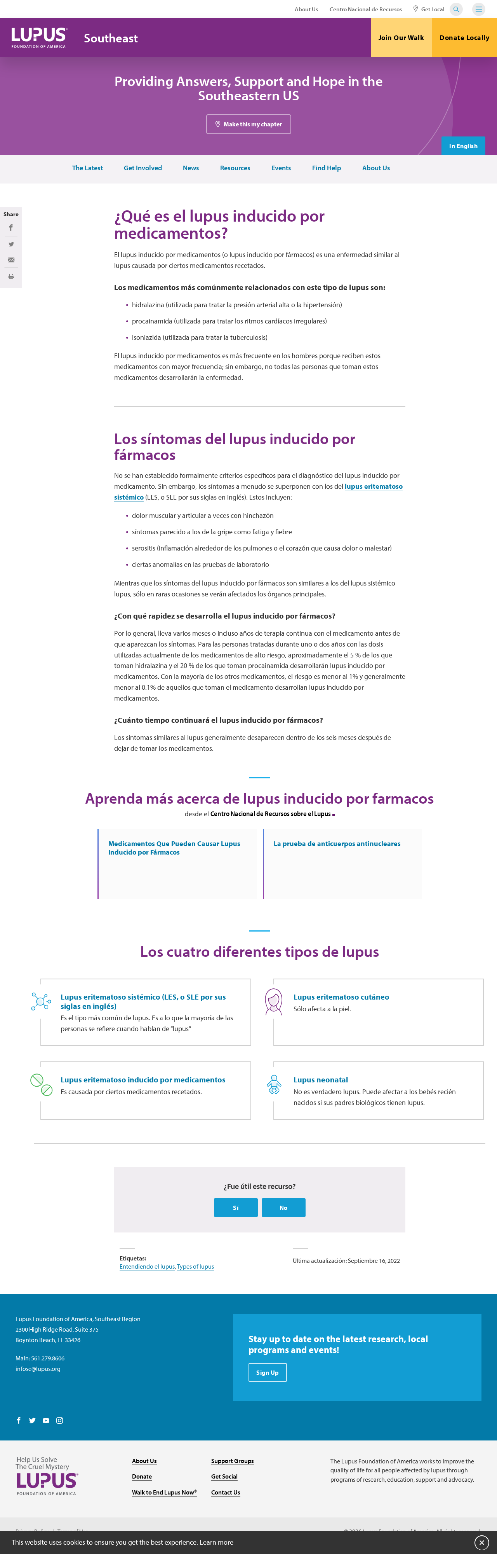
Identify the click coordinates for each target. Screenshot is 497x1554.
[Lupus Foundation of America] (40, 38)
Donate (142, 1476)
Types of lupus (195, 1266)
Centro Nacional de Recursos (366, 9)
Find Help (326, 168)
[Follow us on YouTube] (46, 1421)
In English (463, 146)
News (191, 168)
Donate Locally (464, 37)
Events (281, 168)
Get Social (224, 1476)
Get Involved (143, 168)
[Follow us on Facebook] (19, 1421)
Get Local (432, 9)
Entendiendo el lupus (147, 1266)
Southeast (111, 38)
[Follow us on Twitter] (32, 1421)
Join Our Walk (401, 37)
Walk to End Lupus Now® (164, 1492)
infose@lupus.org (38, 1368)
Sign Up (267, 1372)
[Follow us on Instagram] (59, 1421)
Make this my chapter (253, 124)
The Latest (87, 168)
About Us (306, 9)
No (284, 1207)
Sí (235, 1207)
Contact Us (225, 1492)
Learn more (216, 1542)
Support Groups (232, 1461)
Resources (235, 168)
